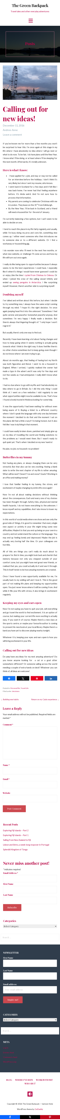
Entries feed (8, 1052)
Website (6, 793)
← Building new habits (10, 699)
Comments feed (10, 1057)
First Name (8, 884)
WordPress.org (9, 1062)
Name (6, 765)
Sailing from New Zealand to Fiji (17, 840)
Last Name (8, 894)
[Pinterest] (50, 1117)
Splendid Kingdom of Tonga (15, 849)
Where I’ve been (24, 1080)
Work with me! (44, 1080)
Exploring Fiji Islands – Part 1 (15, 835)
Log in (5, 1048)
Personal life (15, 688)
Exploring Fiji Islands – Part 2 (15, 830)
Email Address (10, 873)
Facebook (30, 1094)
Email (6, 779)
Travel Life (24, 688)
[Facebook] (10, 1117)
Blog (9, 1080)
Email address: (10, 984)
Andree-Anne (10, 129)
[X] (30, 1117)
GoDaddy (39, 1109)
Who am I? (30, 1083)
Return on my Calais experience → (45, 699)
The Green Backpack (30, 5)
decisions (15, 691)
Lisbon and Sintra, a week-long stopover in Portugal (26, 845)
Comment (8, 724)
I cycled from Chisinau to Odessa (38, 275)
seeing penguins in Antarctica (27, 282)
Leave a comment (12, 134)
